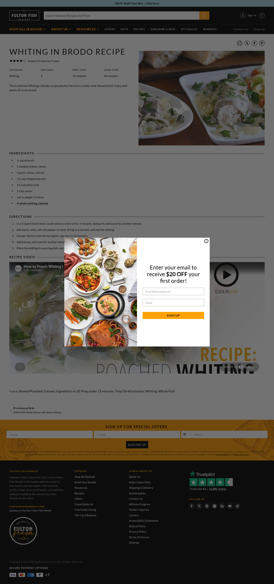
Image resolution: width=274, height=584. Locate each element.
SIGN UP (173, 315)
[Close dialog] (206, 241)
